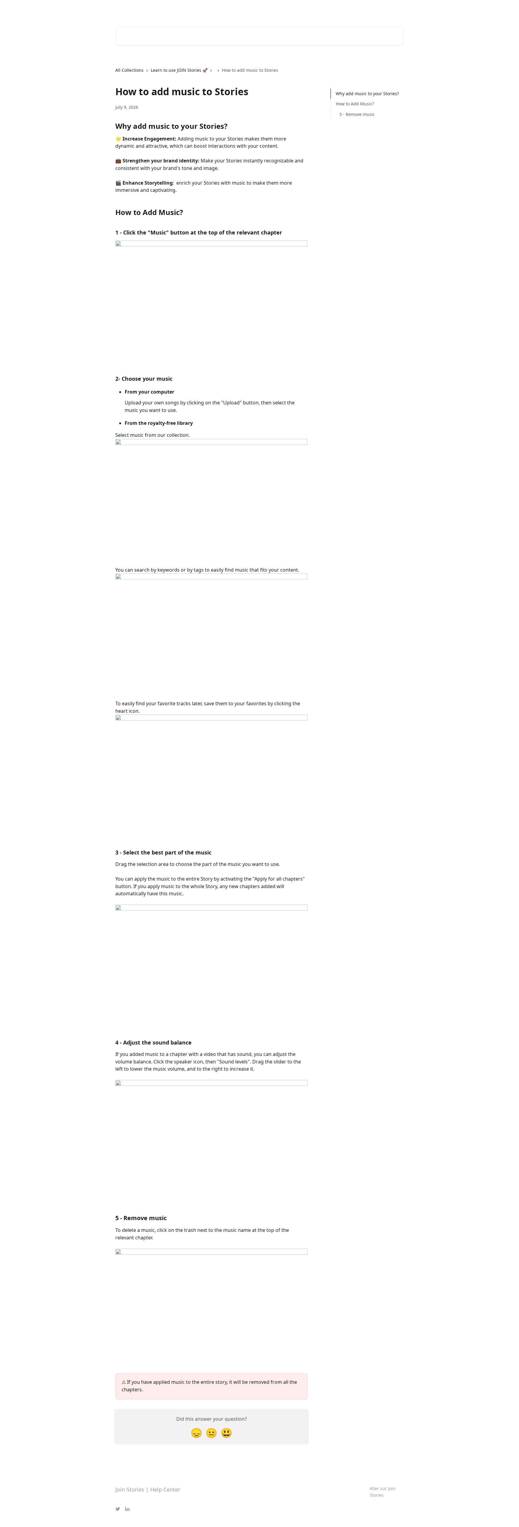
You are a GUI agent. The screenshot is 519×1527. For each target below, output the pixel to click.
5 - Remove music (357, 114)
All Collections (129, 70)
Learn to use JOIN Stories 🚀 (179, 70)
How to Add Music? (355, 104)
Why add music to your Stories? (367, 93)
